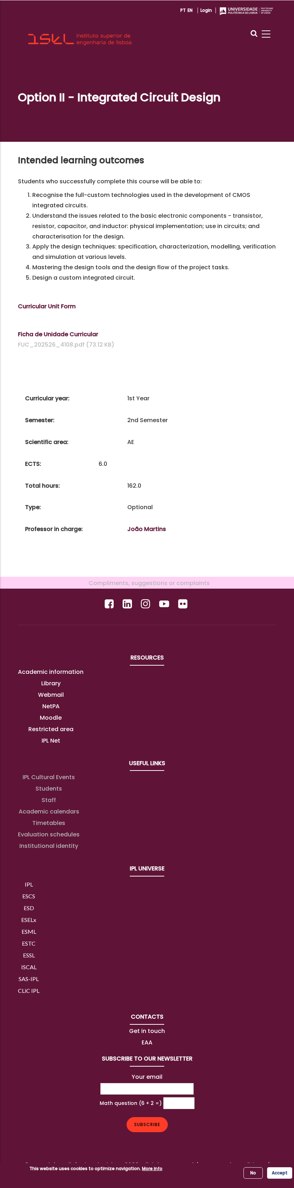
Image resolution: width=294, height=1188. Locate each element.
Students (48, 788)
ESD (29, 907)
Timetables (48, 823)
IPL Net (51, 741)
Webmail (51, 695)
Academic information (51, 672)
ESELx (28, 919)
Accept (280, 1173)
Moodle (51, 718)
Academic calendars (49, 811)
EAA (147, 1042)
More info (152, 1168)
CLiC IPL (28, 990)
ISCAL (29, 967)
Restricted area (51, 729)
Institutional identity (48, 846)
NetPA (51, 706)
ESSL (29, 955)
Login (206, 10)
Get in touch (147, 1031)
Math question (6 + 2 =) (131, 1103)
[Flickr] (184, 603)
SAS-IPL (29, 978)
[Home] (80, 27)
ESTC (28, 943)
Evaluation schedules (49, 834)
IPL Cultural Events (49, 777)
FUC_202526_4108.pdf (51, 345)
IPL (29, 884)
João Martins (146, 529)
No (253, 1173)
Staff (49, 800)
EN (190, 10)
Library (51, 683)
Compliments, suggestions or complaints (147, 583)
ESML (29, 931)
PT (183, 10)
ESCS (28, 896)
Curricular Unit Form (47, 306)
